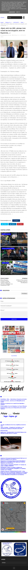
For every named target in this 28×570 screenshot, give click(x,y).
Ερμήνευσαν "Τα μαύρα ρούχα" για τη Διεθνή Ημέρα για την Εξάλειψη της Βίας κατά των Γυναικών (13, 433)
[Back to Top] (14, 568)
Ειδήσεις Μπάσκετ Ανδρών (8, 248)
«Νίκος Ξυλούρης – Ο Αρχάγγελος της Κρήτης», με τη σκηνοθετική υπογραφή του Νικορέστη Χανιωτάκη (12, 428)
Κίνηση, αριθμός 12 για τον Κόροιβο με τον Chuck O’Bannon (14, 406)
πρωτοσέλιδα (14, 355)
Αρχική (2, 22)
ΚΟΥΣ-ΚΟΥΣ (16, 22)
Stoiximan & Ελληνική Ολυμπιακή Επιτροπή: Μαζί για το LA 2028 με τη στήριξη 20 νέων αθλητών (14, 459)
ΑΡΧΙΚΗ (2, 17)
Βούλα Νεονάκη (4, 430)
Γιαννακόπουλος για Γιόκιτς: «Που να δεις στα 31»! (13, 256)
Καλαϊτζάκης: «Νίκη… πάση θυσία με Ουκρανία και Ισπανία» (14, 399)
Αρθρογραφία (5, 262)
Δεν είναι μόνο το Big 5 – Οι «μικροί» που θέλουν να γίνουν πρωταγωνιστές (14, 271)
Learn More (12, 12)
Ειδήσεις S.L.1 (8, 22)
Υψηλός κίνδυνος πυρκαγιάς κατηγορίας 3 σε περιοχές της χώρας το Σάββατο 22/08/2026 (13, 465)
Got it (18, 12)
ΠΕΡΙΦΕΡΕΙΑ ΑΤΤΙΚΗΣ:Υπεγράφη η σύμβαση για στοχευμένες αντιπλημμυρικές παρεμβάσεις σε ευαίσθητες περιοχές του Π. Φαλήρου (13, 468)
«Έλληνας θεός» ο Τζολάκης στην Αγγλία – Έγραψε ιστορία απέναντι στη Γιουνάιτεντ (12, 242)
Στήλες (22, 22)
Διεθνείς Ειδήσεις (6, 234)
